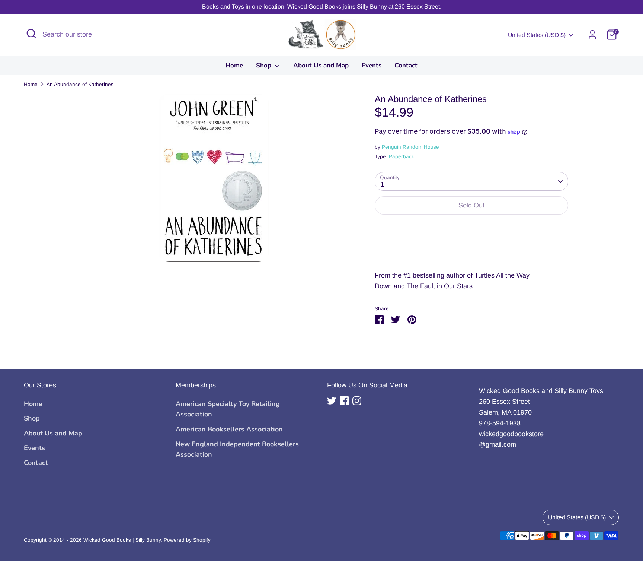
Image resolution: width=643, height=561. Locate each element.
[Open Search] (31, 33)
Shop (264, 65)
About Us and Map (321, 65)
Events (371, 65)
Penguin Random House (410, 147)
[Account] (592, 34)
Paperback (401, 156)
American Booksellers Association (229, 429)
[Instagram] (356, 400)
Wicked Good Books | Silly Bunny (122, 540)
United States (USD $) (537, 35)
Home (234, 65)
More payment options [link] (471, 247)
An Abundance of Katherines (80, 84)
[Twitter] (331, 400)
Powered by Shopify (187, 540)
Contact (406, 65)
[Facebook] (344, 400)
